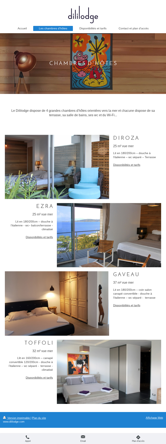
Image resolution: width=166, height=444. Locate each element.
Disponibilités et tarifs (126, 164)
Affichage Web (154, 417)
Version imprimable (19, 418)
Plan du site (39, 418)
